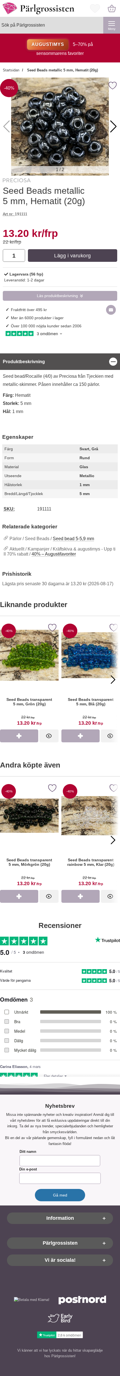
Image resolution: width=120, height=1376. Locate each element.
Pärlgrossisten (60, 1243)
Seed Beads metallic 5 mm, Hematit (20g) (62, 70)
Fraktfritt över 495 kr (29, 309)
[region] (60, 361)
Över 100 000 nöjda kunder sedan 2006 (46, 326)
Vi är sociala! (60, 1260)
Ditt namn (28, 1152)
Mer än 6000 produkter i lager (37, 318)
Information (60, 1218)
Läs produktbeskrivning (57, 296)
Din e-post (28, 1169)
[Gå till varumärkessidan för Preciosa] (17, 181)
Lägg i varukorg (72, 255)
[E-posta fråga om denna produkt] (111, 310)
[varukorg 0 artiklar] (111, 8)
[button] (113, 126)
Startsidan (11, 70)
